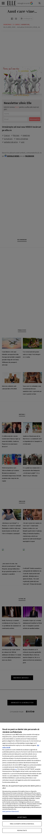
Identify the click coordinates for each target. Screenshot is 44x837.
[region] (22, 780)
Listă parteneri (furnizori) (10, 811)
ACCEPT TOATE (21, 817)
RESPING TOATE (22, 830)
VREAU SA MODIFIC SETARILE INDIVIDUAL (22, 824)
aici (16, 769)
